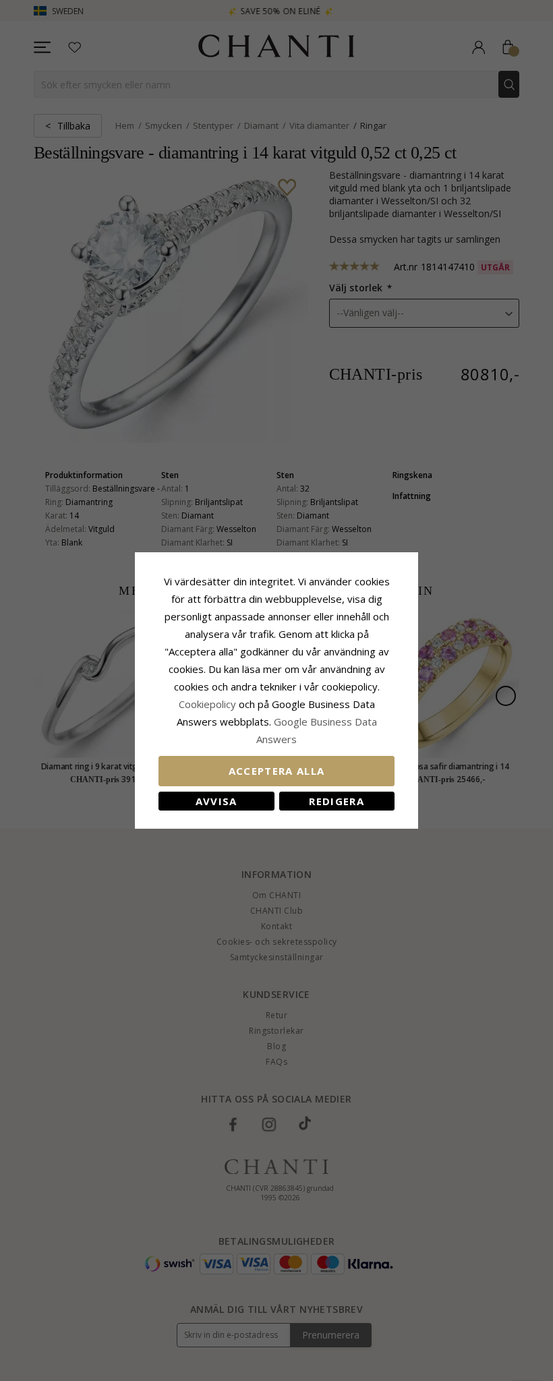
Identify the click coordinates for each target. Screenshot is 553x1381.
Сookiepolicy (209, 704)
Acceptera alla (277, 770)
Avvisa (216, 801)
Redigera (336, 801)
